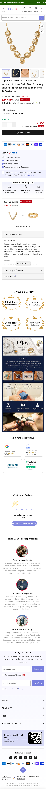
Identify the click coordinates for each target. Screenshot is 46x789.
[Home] (14, 9)
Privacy (20, 689)
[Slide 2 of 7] (15, 73)
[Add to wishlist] (42, 31)
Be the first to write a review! (24, 523)
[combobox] (20, 18)
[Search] (41, 18)
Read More (21, 263)
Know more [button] (29, 175)
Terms (15, 689)
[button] (39, 103)
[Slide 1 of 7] (6, 73)
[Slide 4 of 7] (34, 73)
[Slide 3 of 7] (25, 73)
